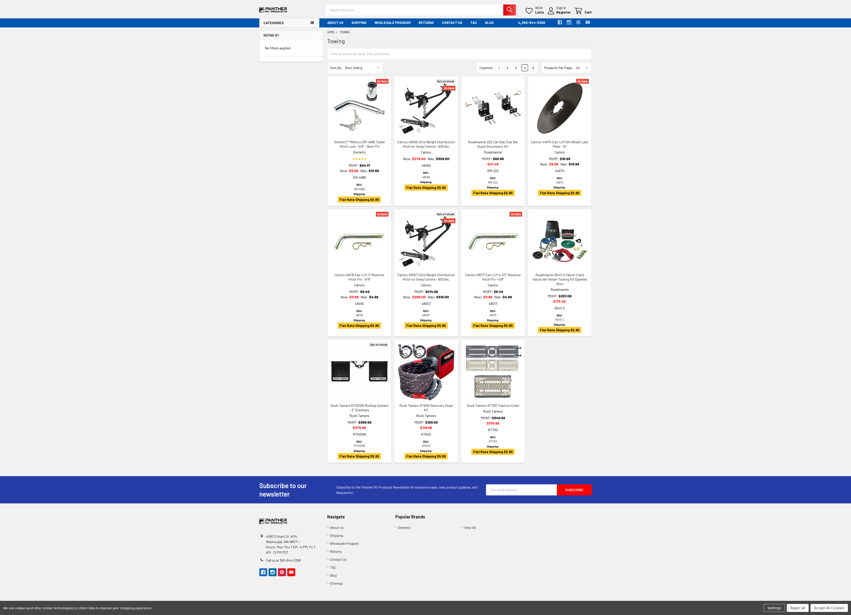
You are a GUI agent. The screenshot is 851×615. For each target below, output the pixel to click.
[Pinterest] (578, 22)
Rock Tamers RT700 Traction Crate (493, 405)
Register (563, 12)
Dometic (404, 527)
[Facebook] (560, 22)
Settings (774, 607)
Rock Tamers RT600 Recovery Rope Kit (426, 407)
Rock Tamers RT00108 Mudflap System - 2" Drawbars (359, 407)
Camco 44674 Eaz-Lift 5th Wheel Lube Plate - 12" (559, 144)
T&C (473, 23)
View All (470, 527)
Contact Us (452, 23)
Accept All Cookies (829, 607)
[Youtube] (588, 22)
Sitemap (336, 583)
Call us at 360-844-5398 (283, 560)
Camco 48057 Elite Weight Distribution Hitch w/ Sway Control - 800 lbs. (426, 277)
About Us (335, 23)
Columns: (487, 68)
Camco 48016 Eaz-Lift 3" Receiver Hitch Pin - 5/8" (359, 277)
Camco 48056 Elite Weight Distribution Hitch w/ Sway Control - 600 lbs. (426, 144)
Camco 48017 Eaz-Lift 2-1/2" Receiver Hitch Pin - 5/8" (493, 277)
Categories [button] (273, 23)
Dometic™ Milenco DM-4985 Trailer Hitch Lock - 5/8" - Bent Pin (359, 144)
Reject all (797, 607)
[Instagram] (569, 22)
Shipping (359, 23)
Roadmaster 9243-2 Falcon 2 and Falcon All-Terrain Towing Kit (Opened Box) (559, 279)
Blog (489, 23)
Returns (426, 23)
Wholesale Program (393, 23)
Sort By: (336, 68)
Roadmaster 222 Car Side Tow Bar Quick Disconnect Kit (493, 144)
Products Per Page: (558, 68)
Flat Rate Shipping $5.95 (359, 199)
